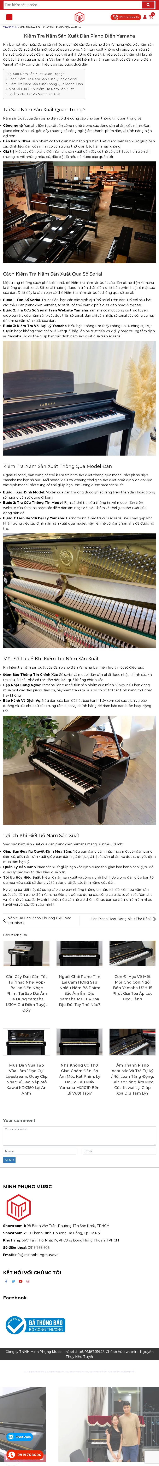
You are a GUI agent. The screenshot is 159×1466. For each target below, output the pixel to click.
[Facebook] (6, 1281)
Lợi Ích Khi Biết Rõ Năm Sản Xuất (34, 94)
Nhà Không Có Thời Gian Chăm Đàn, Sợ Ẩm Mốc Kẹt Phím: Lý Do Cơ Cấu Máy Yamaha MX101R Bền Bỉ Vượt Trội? (79, 1079)
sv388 (123, 1372)
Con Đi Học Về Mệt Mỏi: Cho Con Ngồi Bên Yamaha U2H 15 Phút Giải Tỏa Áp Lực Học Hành (132, 987)
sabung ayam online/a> (96, 1372)
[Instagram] (28, 1281)
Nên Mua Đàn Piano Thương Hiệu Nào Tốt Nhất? (39, 920)
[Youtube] (21, 1281)
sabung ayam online (34, 1372)
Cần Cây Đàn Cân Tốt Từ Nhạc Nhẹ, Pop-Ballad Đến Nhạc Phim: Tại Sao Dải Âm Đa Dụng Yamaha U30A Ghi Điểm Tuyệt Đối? (26, 993)
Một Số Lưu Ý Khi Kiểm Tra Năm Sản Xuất (41, 89)
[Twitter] (13, 1281)
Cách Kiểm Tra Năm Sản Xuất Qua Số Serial (42, 79)
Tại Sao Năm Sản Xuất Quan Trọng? (36, 74)
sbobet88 (130, 1372)
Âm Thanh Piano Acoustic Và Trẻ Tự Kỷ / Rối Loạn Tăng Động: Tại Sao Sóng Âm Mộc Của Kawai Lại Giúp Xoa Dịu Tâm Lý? (132, 1079)
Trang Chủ (10, 27)
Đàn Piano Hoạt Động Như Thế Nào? (121, 919)
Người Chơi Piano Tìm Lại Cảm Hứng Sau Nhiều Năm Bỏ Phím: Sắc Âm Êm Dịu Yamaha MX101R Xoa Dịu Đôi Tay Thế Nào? (79, 990)
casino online (114, 1372)
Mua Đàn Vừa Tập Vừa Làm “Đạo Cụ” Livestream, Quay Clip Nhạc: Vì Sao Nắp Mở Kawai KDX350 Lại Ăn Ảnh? (26, 1079)
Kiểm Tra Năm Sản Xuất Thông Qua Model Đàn (45, 84)
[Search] (148, 5)
